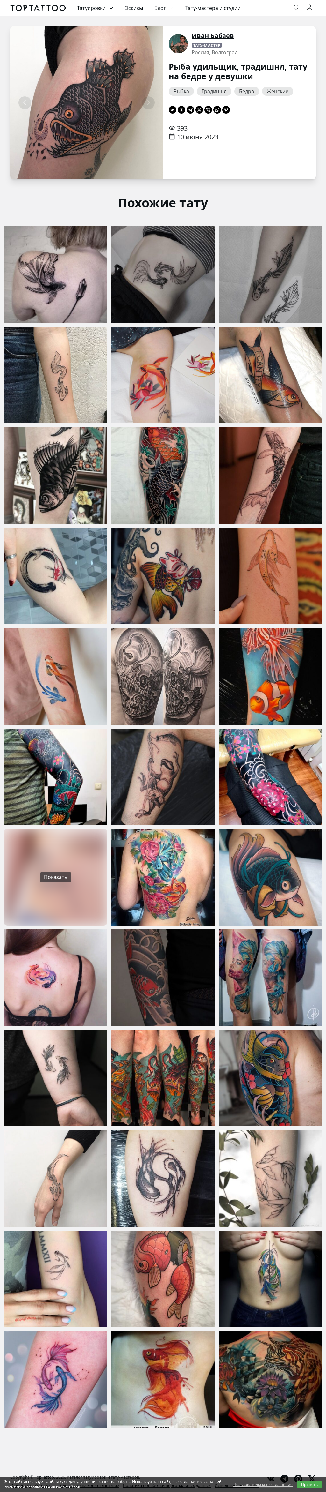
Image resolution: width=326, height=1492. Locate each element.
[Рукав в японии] (55, 777)
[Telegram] (190, 110)
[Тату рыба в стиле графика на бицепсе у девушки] (55, 1279)
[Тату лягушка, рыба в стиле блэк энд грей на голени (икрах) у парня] (163, 777)
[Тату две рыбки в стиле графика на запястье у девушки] (55, 1078)
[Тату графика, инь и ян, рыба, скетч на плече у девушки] (163, 1178)
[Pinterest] (226, 110)
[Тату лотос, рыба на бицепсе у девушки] (163, 375)
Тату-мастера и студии (213, 7)
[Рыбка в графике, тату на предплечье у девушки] (55, 375)
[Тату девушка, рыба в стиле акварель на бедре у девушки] (270, 977)
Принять (309, 1484)
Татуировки (91, 7)
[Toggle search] (296, 8)
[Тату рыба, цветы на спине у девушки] (270, 1379)
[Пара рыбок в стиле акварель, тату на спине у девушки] (55, 977)
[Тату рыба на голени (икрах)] (270, 676)
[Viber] (208, 110)
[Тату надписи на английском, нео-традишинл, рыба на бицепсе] (270, 375)
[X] (199, 110)
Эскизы (134, 7)
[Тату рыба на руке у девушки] (270, 576)
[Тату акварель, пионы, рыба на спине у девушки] (163, 877)
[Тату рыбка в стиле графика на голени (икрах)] (55, 475)
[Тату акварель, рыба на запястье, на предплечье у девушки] (55, 676)
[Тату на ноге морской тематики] (163, 1078)
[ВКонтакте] (172, 110)
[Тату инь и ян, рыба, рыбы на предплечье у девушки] (55, 1379)
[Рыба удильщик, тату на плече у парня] (163, 676)
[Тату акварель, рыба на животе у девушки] (270, 1279)
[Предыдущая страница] (24, 102)
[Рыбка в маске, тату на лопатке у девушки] (163, 576)
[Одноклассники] (181, 110)
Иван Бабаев (213, 35)
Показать (55, 877)
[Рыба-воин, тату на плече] (270, 1078)
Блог (160, 7)
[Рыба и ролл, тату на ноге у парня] (163, 1279)
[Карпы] (163, 475)
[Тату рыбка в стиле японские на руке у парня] (163, 977)
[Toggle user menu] (309, 8)
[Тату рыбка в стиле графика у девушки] (270, 1178)
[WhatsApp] (217, 110)
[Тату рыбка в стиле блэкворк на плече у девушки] (55, 274)
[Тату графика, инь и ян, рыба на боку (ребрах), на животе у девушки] (163, 274)
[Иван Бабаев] (178, 43)
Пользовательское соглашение (263, 1484)
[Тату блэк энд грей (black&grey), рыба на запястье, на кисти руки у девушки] (55, 1178)
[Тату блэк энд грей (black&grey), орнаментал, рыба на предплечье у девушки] (270, 475)
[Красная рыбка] (163, 1379)
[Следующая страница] (148, 102)
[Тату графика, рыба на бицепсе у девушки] (55, 576)
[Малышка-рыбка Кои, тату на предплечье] (270, 274)
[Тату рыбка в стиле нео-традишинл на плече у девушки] (270, 877)
